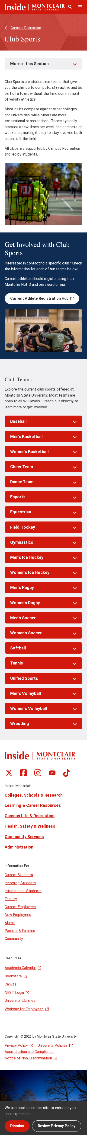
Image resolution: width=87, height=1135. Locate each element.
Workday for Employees (24, 1009)
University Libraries (20, 1000)
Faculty (11, 899)
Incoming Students (20, 883)
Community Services (24, 836)
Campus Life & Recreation (30, 815)
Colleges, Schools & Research (34, 795)
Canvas (10, 984)
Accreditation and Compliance (29, 1051)
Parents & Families (20, 930)
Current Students (19, 875)
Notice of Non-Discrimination (28, 1058)
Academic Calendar (20, 968)
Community (14, 938)
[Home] (35, 6)
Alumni (10, 923)
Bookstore (13, 976)
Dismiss (17, 1126)
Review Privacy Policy (56, 1126)
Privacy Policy (16, 1045)
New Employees (18, 914)
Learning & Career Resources (33, 805)
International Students (23, 891)
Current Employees (20, 907)
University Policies (53, 1045)
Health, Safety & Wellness (30, 826)
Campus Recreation (26, 28)
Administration (19, 847)
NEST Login (14, 992)
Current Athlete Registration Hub (39, 298)
